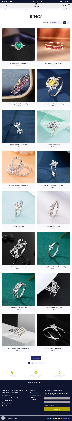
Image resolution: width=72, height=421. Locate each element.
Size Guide (33, 399)
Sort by (45, 22)
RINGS (6, 8)
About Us (32, 390)
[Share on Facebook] (66, 8)
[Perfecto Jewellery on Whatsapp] (6, 1)
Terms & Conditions (35, 395)
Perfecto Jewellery (13, 418)
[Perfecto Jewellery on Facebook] (2, 1)
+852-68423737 (7, 400)
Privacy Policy (34, 393)
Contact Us (33, 397)
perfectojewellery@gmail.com (11, 398)
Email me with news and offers (52, 405)
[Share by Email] (69, 8)
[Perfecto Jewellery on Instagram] (4, 1)
